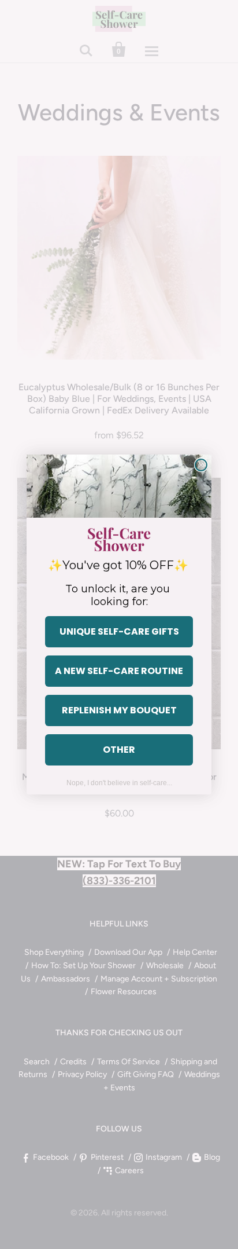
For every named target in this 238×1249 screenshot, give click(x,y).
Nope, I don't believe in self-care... (119, 783)
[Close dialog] (201, 465)
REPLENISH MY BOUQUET (119, 710)
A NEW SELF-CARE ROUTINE (119, 670)
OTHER (119, 749)
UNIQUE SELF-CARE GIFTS (119, 631)
